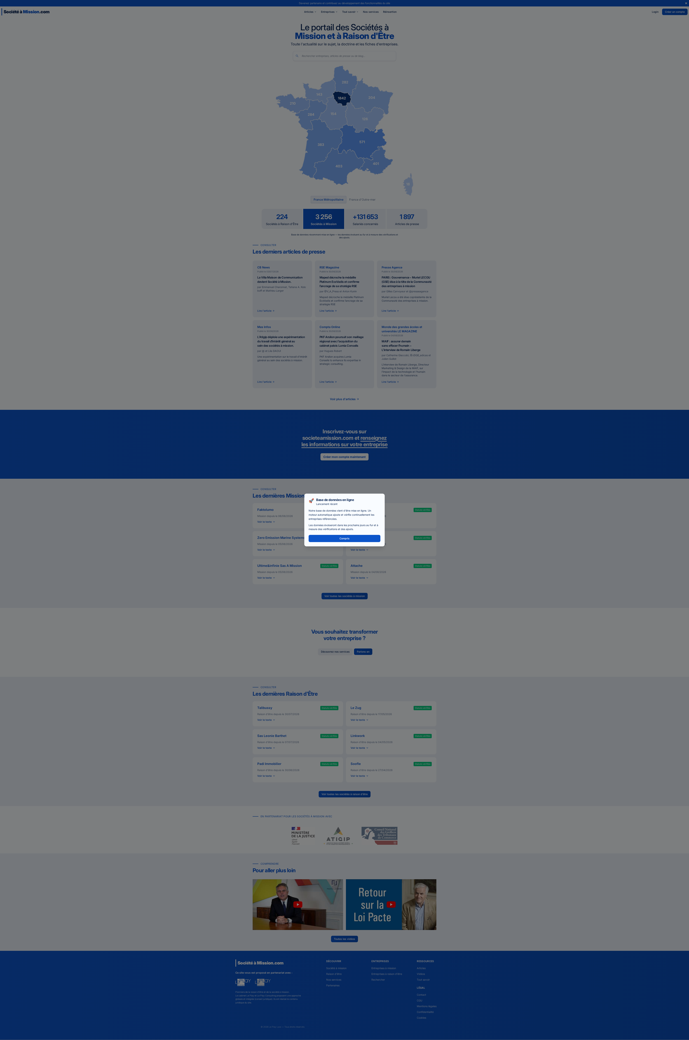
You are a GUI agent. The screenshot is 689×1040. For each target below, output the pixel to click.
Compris (344, 538)
